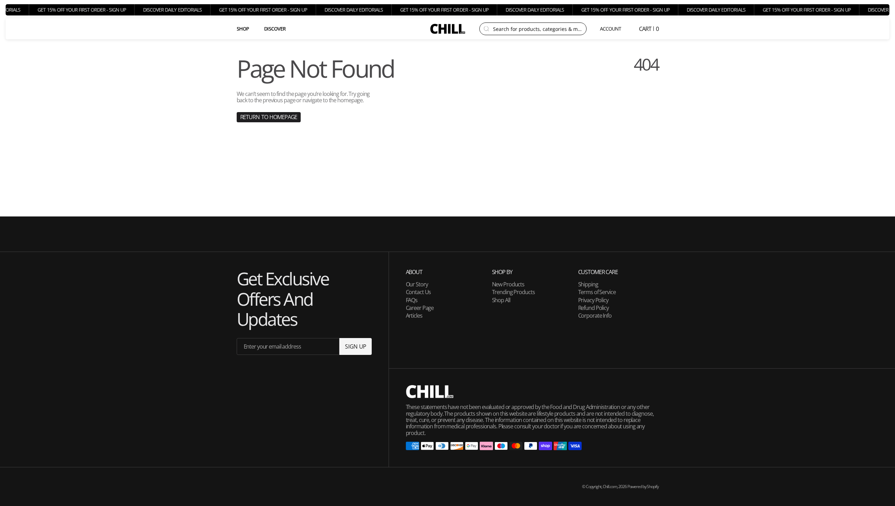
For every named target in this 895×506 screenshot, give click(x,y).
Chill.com (610, 486)
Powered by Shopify (643, 486)
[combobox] (537, 29)
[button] (611, 29)
